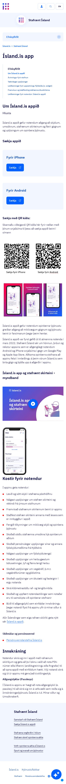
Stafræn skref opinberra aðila (28, 737)
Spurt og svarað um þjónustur (28, 750)
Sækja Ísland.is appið (24, 724)
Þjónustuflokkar (31, 769)
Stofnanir (18, 776)
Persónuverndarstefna (35, 776)
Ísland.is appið (15, 621)
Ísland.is (14, 769)
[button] (41, 6)
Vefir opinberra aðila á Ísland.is (29, 745)
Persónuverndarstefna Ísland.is (24, 640)
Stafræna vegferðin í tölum (27, 732)
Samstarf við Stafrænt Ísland (28, 719)
